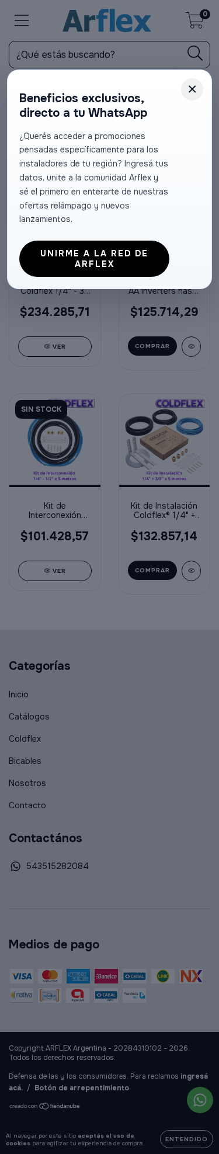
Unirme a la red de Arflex (94, 258)
